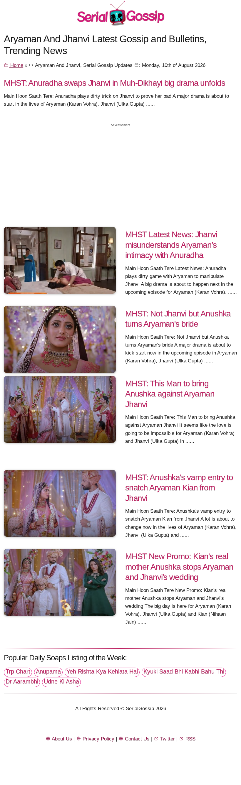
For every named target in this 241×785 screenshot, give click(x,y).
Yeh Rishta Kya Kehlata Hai (102, 671)
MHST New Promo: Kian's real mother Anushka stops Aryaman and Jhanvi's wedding (179, 566)
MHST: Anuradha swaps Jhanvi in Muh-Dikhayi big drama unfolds (114, 82)
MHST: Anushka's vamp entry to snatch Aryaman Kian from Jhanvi (179, 487)
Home (16, 65)
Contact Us (136, 739)
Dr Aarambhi (22, 681)
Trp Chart (18, 671)
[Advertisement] (120, 171)
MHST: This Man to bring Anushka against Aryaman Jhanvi (170, 394)
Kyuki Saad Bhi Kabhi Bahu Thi (183, 671)
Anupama (48, 671)
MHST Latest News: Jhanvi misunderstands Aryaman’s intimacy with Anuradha (171, 244)
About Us (61, 739)
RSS (189, 739)
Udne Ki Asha (61, 681)
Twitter (167, 739)
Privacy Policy (97, 739)
